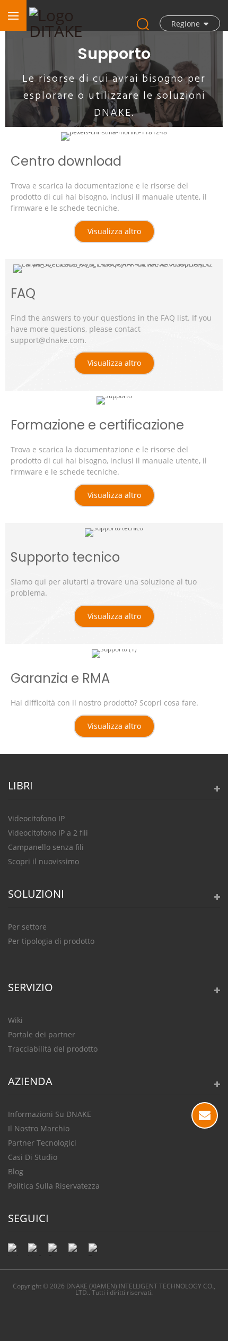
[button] (114, 231)
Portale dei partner (41, 1034)
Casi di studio (32, 1157)
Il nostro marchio (38, 1128)
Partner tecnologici (42, 1143)
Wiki (15, 1020)
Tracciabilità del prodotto (53, 1049)
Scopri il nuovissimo (43, 861)
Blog (15, 1171)
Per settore (27, 927)
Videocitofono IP (36, 818)
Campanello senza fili (46, 847)
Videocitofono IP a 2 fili (48, 833)
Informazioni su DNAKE (49, 1114)
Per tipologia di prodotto (51, 941)
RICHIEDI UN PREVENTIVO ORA (204, 1115)
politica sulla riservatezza (54, 1186)
